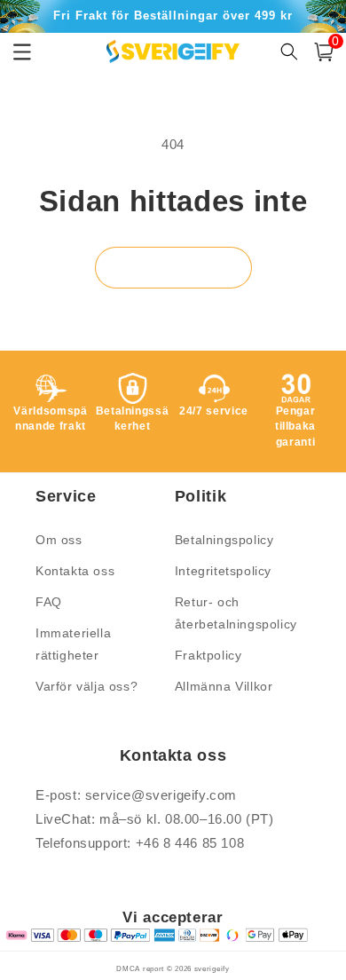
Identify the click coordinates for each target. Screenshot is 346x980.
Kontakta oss (74, 571)
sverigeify (212, 968)
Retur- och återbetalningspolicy (236, 613)
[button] (323, 52)
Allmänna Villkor (224, 686)
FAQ (48, 602)
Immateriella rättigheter (73, 644)
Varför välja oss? (86, 686)
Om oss (59, 540)
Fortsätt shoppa (173, 266)
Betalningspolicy (224, 540)
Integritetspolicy (223, 571)
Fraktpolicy (208, 655)
